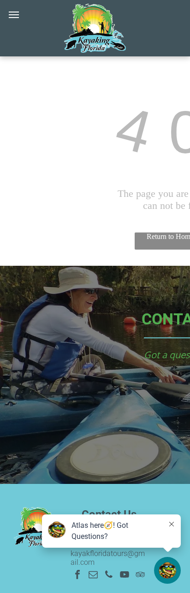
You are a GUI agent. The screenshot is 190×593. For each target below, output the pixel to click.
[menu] (14, 15)
